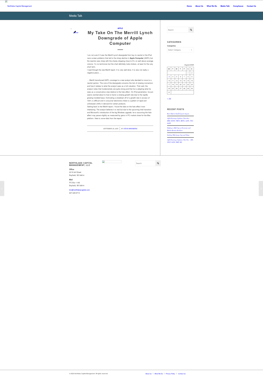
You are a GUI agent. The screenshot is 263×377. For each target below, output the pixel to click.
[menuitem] (189, 6)
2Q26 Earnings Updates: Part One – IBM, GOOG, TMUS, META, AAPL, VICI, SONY (180, 120)
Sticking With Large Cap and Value (178, 135)
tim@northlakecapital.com (79, 189)
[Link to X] (192, 373)
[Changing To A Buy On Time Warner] (2, 188)
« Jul (169, 98)
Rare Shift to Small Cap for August (178, 114)
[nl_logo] (18, 6)
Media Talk (75, 16)
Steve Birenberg (130, 129)
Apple (120, 28)
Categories (171, 46)
